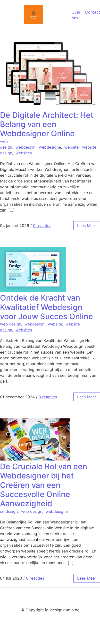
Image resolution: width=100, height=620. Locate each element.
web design (10, 324)
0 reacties (42, 225)
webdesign (25, 147)
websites (24, 153)
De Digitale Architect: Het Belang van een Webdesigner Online (46, 124)
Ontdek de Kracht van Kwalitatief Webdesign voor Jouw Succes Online (46, 307)
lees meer (86, 225)
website (71, 147)
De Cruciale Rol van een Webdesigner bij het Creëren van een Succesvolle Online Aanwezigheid (43, 485)
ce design (9, 511)
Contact (92, 12)
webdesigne (50, 147)
